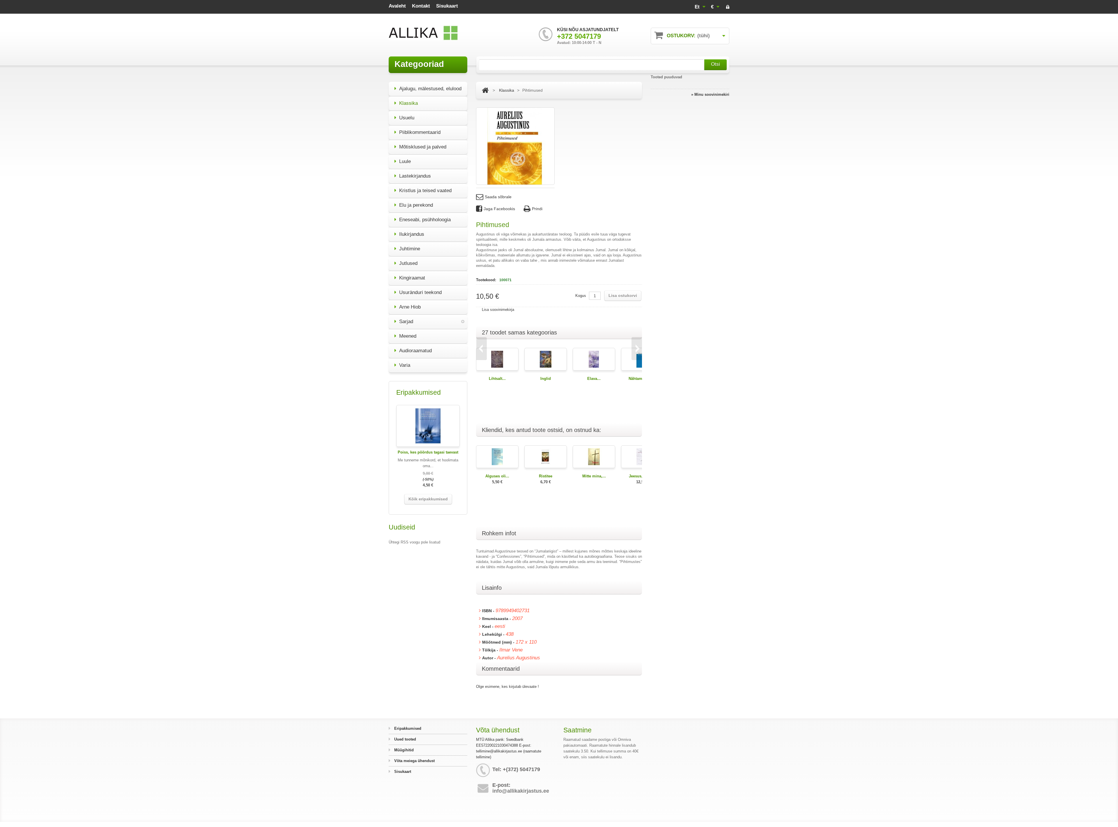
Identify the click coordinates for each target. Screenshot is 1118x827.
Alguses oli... (497, 476)
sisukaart (447, 6)
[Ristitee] (545, 456)
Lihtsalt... (497, 378)
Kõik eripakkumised (428, 499)
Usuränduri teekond (420, 292)
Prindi (537, 208)
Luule (405, 161)
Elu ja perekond (416, 205)
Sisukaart (402, 771)
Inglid (545, 378)
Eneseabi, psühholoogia (425, 219)
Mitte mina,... (594, 476)
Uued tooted (404, 739)
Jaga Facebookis (499, 208)
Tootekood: (486, 280)
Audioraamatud (415, 350)
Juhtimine (409, 249)
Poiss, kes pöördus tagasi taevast (428, 452)
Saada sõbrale (498, 196)
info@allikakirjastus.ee (520, 791)
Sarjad (406, 321)
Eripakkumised (407, 728)
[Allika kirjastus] (424, 32)
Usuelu (406, 118)
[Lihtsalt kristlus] (497, 359)
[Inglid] (545, 359)
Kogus (580, 295)
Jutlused (408, 263)
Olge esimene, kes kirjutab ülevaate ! (507, 686)
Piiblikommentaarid (420, 132)
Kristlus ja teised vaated (425, 190)
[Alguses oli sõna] (497, 456)
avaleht (397, 6)
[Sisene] (727, 7)
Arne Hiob (410, 307)
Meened (407, 336)
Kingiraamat (412, 278)
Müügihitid (403, 750)
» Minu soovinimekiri (710, 94)
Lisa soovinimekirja (498, 309)
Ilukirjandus (411, 234)
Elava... (594, 378)
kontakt (421, 6)
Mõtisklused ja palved (422, 147)
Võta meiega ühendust (414, 761)
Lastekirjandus (415, 176)
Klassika (408, 103)
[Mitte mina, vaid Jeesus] (593, 456)
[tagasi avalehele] (485, 90)
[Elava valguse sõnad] (593, 359)
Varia (404, 365)
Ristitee (545, 476)
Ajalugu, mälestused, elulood (430, 88)
